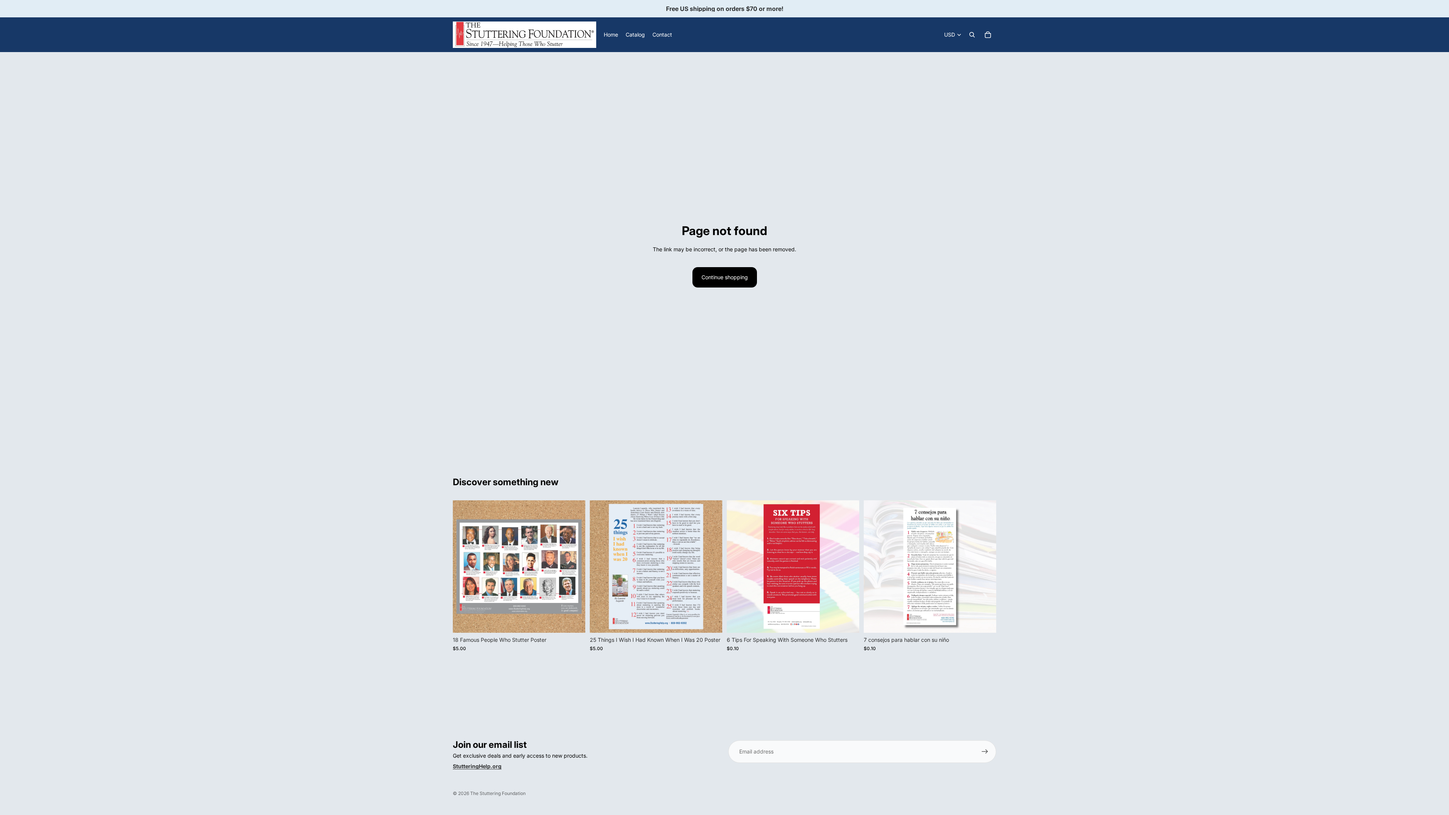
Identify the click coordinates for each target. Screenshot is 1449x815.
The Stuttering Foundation (498, 793)
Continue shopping (724, 277)
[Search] (972, 34)
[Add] (573, 621)
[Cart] (988, 34)
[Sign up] (985, 752)
